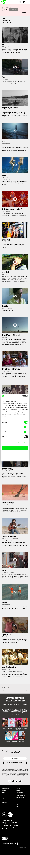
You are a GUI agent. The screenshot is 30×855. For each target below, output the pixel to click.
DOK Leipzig (24, 728)
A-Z (2, 800)
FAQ (17, 804)
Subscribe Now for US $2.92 (9, 843)
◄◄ (8, 690)
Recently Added (7, 22)
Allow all (15, 447)
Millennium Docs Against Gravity (18, 729)
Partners (3, 792)
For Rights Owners (20, 808)
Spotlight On (18, 790)
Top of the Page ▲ (23, 847)
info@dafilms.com (10, 830)
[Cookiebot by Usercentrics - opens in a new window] (21, 396)
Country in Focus (20, 797)
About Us (4, 790)
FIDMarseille (7, 741)
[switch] (26, 427)
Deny (15, 458)
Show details (21, 443)
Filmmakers (4, 802)
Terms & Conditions (6, 794)
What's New (18, 794)
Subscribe (18, 803)
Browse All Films (7, 20)
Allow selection (15, 453)
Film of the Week (19, 792)
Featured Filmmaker (20, 795)
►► (21, 690)
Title (4, 24)
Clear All (5, 9)
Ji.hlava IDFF (14, 741)
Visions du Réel (21, 741)
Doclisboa (10, 728)
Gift (17, 806)
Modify (24, 12)
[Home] (4, 2)
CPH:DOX (3, 728)
